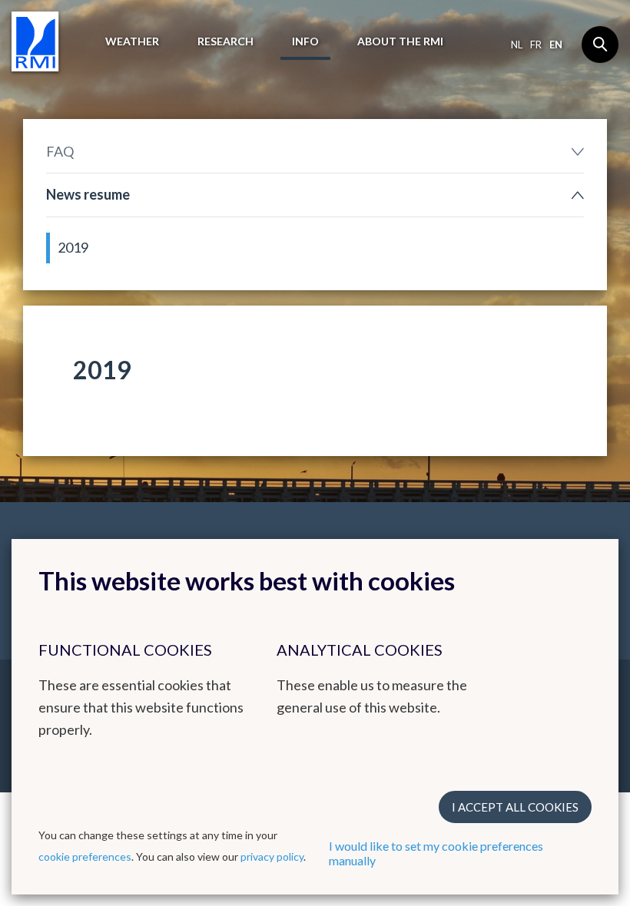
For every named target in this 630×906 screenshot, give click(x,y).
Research (225, 41)
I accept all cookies (515, 807)
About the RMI (400, 41)
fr (536, 44)
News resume (88, 194)
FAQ (60, 151)
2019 (73, 247)
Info (305, 41)
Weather (132, 41)
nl (516, 44)
